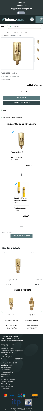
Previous (2, 312)
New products (5, 374)
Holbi (22, 410)
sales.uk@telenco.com (15, 340)
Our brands (5, 389)
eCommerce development (11, 410)
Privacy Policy (5, 384)
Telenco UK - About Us (8, 379)
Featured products (7, 372)
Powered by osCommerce (31, 410)
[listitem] (18, 270)
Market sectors (6, 367)
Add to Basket (21, 98)
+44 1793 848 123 (13, 338)
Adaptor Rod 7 (17, 152)
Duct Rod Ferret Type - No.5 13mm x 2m (21, 200)
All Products (5, 377)
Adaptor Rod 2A (11, 320)
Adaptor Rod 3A (31, 320)
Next (41, 312)
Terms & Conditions (7, 386)
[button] (2, 270)
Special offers (5, 370)
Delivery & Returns (7, 381)
